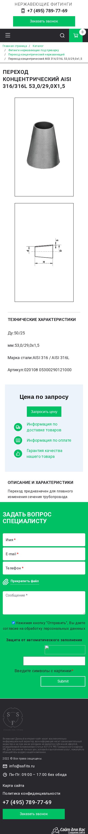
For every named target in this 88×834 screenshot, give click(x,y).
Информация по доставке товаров (44, 427)
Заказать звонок (44, 21)
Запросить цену (44, 411)
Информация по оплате (49, 440)
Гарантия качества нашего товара (44, 453)
